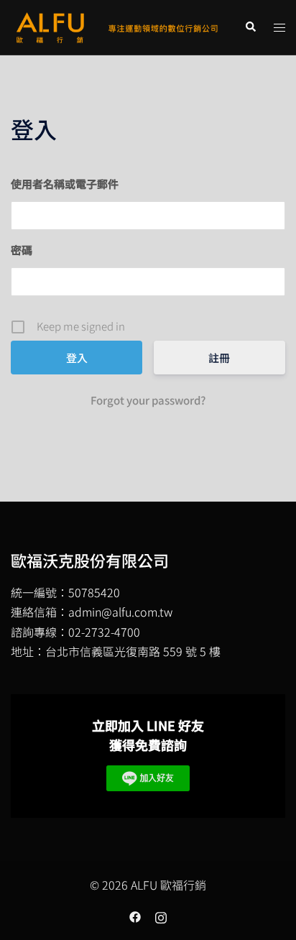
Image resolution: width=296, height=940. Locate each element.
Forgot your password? (148, 399)
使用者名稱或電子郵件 (65, 183)
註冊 (219, 357)
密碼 (21, 249)
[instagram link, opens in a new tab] (161, 914)
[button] (250, 27)
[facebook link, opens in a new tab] (135, 914)
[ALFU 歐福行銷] (117, 25)
